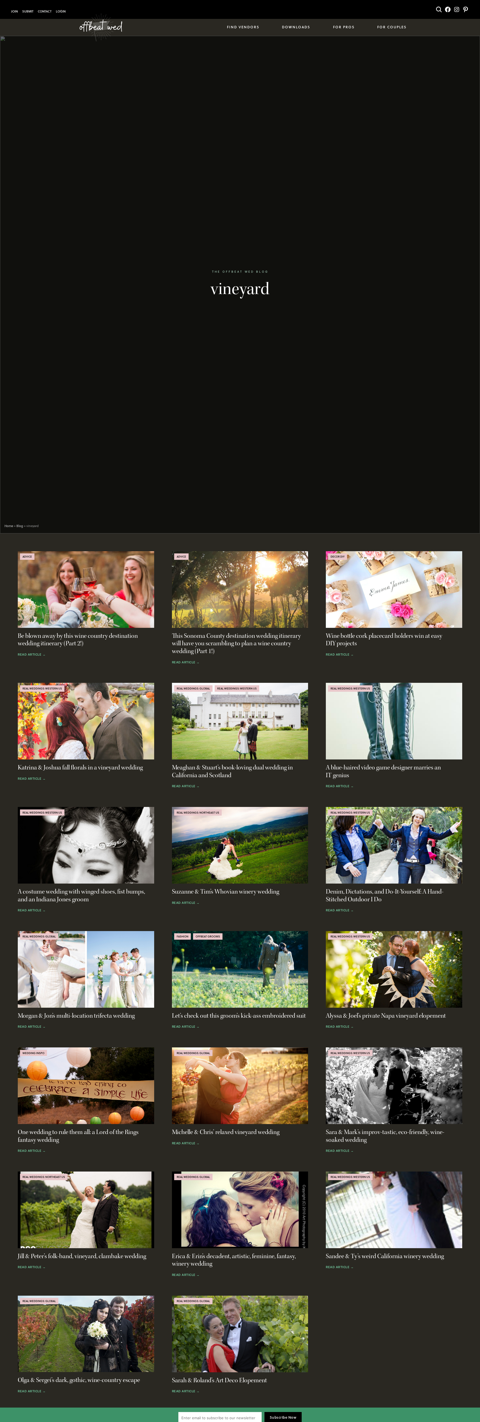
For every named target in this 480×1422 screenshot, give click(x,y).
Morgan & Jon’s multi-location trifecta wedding (76, 1016)
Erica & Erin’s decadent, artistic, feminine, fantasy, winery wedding (234, 1260)
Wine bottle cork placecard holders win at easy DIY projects (384, 640)
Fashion (182, 936)
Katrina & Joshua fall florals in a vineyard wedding (80, 767)
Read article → (32, 655)
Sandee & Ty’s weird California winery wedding (385, 1256)
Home (8, 526)
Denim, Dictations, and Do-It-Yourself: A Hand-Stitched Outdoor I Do (385, 895)
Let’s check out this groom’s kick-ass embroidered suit (239, 1016)
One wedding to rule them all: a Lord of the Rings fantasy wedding (78, 1136)
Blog (19, 526)
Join (14, 11)
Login (61, 11)
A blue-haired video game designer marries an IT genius (383, 771)
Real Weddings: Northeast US (198, 812)
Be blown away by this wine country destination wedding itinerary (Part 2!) (78, 640)
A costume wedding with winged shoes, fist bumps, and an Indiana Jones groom (81, 895)
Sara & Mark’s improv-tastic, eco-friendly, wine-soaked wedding (385, 1136)
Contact (44, 11)
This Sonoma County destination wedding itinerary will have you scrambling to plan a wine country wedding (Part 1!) (236, 643)
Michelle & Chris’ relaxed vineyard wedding (225, 1132)
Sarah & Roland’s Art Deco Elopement (219, 1380)
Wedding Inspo (33, 1053)
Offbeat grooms (208, 936)
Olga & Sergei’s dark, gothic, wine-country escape (79, 1380)
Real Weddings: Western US (42, 688)
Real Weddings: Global (193, 688)
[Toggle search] (439, 9)
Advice (27, 556)
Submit (27, 11)
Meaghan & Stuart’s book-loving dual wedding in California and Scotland (232, 771)
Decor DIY (337, 556)
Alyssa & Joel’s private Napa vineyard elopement (386, 1016)
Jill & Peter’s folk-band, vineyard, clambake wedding (82, 1256)
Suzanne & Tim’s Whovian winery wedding (225, 892)
